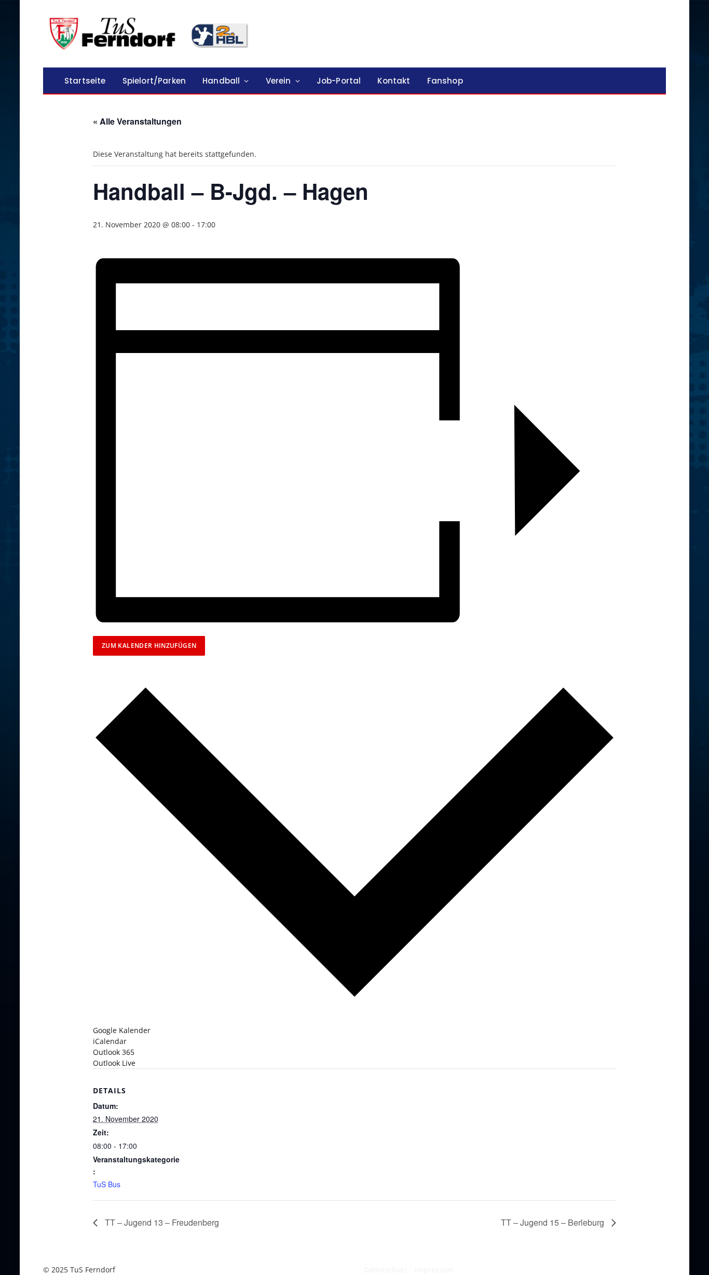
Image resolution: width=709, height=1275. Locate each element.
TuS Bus (106, 1184)
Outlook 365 (113, 1052)
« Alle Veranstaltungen (137, 121)
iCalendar (110, 1041)
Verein (278, 80)
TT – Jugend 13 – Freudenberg (161, 1222)
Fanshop (445, 80)
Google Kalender (122, 1030)
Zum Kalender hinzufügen (149, 645)
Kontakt (393, 80)
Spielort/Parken (154, 80)
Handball (221, 80)
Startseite (85, 80)
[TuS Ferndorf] (150, 33)
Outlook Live (114, 1063)
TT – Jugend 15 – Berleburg (553, 1222)
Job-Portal (339, 80)
